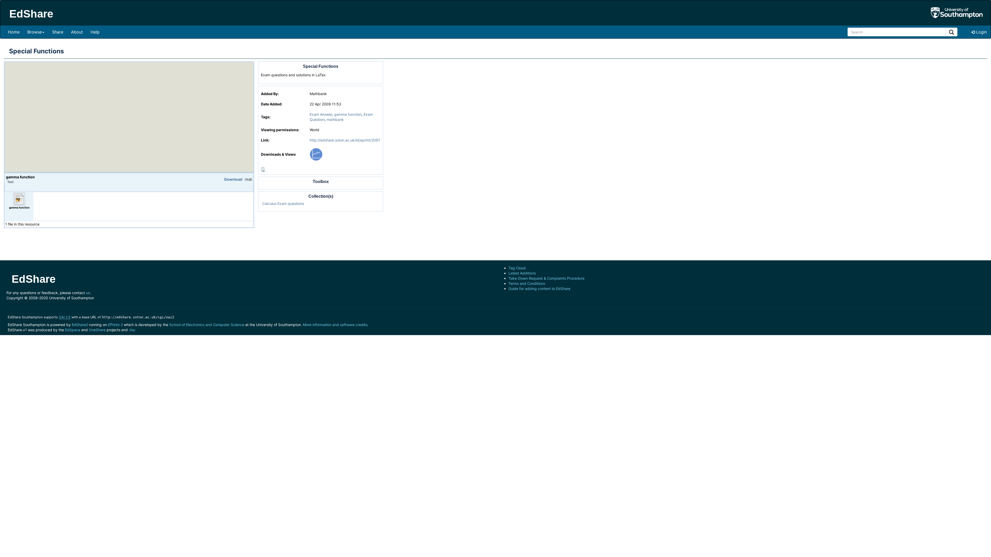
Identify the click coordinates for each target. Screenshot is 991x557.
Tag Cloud (517, 268)
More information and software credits (335, 324)
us (88, 292)
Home (14, 32)
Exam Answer (321, 114)
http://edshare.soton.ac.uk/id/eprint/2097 (345, 140)
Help (95, 32)
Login (981, 32)
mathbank (335, 119)
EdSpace (72, 330)
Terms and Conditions (526, 283)
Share (57, 32)
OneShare (97, 330)
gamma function (348, 114)
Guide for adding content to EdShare (539, 288)
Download (233, 179)
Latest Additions (522, 273)
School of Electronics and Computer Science (206, 324)
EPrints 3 (115, 324)
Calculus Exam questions (283, 203)
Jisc (132, 330)
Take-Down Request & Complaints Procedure (546, 278)
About (77, 32)
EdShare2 (80, 324)
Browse (34, 32)
